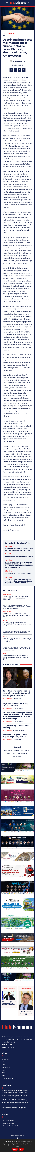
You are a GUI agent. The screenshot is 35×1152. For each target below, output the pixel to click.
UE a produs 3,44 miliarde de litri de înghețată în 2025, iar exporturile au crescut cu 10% (17, 624)
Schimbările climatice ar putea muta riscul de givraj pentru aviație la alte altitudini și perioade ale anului (16, 648)
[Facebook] (11, 70)
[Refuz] (33, 1145)
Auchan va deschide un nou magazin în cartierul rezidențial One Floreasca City (19, 549)
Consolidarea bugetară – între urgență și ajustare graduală (15, 736)
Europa (5, 620)
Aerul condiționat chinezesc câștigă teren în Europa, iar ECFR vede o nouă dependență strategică (17, 639)
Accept (15, 1149)
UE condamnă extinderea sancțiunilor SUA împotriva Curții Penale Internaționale (16, 632)
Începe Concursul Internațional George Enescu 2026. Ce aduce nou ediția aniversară (15, 598)
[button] (28, 3)
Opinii (4, 653)
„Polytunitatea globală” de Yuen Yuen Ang (16, 727)
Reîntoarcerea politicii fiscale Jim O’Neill (26, 1013)
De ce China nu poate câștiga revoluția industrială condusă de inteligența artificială (16, 693)
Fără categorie (9, 33)
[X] (15, 70)
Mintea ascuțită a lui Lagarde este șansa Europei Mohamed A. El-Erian (9, 1004)
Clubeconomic (20, 61)
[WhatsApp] (23, 70)
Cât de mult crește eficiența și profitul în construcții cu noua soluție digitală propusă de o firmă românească (18, 581)
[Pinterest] (19, 70)
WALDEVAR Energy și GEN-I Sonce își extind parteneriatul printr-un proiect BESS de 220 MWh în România (17, 615)
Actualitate (9, 546)
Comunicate (7, 594)
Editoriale (8, 571)
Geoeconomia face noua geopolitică (18, 573)
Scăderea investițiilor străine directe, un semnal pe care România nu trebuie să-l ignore (16, 657)
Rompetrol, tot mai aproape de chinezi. (19, 556)
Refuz (21, 1149)
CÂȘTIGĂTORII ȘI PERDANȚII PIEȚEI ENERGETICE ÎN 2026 (16, 705)
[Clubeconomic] (11, 61)
